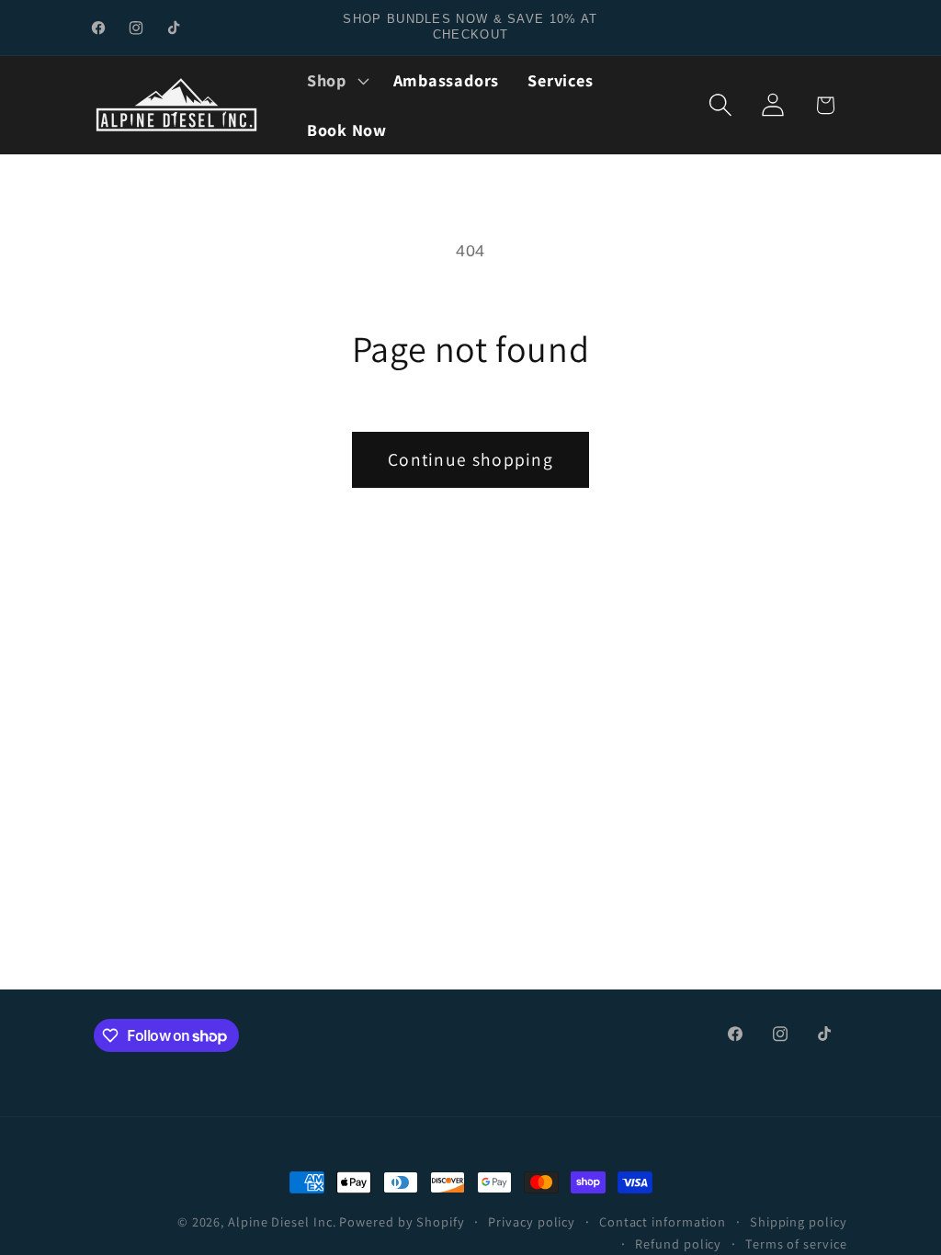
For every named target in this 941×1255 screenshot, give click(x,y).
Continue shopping (470, 459)
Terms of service (796, 1243)
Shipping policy (798, 1221)
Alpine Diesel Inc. (281, 1221)
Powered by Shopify (401, 1221)
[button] (335, 81)
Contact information (662, 1221)
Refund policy (678, 1243)
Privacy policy (531, 1221)
